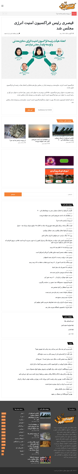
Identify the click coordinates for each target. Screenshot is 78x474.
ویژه (22, 454)
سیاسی (21, 429)
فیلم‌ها (21, 451)
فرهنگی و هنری (19, 438)
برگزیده (21, 419)
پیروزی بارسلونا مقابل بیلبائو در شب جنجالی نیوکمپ (33, 459)
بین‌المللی (20, 426)
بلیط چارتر (71, 329)
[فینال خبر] (67, 5)
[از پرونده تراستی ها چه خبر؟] (15, 131)
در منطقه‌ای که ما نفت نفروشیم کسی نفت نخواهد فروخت (33, 426)
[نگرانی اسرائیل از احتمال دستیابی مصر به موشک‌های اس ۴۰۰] (63, 130)
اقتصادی (21, 422)
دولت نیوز (71, 333)
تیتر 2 (21, 416)
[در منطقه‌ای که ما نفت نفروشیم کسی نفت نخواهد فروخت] (39, 131)
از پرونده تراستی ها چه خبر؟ (63, 13)
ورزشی (21, 435)
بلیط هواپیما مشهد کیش (67, 325)
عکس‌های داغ (19, 448)
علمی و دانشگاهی (18, 441)
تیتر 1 (21, 444)
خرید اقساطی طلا (69, 321)
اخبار (22, 413)
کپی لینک (29, 110)
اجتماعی (21, 432)
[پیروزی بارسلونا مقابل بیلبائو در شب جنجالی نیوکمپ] (45, 460)
